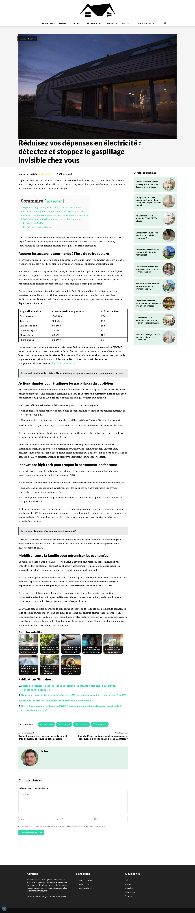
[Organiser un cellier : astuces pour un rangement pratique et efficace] (168, 303)
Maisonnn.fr (84, 884)
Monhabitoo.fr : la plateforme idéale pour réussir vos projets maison (148, 320)
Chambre (129, 888)
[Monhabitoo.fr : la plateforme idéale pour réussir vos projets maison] (168, 320)
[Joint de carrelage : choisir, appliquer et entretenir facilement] (168, 337)
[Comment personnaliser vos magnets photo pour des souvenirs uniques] (168, 184)
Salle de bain (130, 892)
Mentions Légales (86, 888)
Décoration (47, 23)
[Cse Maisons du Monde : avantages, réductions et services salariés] (168, 269)
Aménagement (93, 23)
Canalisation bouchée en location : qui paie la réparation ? (147, 235)
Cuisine (128, 884)
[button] (165, 23)
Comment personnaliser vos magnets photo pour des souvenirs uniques (147, 184)
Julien (44, 751)
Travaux (76, 23)
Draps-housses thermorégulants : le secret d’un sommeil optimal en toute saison (42, 737)
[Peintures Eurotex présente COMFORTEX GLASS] (168, 218)
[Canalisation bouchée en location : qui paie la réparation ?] (168, 235)
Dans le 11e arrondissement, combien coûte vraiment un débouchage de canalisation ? (103, 737)
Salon (127, 880)
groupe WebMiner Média (55, 896)
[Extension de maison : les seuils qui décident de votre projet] (168, 252)
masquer (54, 201)
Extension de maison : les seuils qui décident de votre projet (147, 252)
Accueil (23, 39)
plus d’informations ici (63, 363)
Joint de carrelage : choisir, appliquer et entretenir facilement (148, 337)
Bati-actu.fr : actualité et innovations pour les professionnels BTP (147, 286)
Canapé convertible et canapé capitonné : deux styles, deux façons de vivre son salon (148, 201)
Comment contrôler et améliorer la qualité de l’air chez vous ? (57, 700)
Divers (31, 39)
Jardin (62, 23)
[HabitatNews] (97, 10)
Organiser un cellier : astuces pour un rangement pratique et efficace (148, 303)
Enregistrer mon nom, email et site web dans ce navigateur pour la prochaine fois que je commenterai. (63, 826)
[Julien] (29, 757)
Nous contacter (85, 880)
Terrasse (129, 896)
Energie (111, 23)
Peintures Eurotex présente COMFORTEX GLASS (146, 218)
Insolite (125, 23)
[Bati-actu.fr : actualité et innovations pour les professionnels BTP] (168, 286)
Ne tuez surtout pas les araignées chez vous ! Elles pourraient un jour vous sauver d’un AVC (73, 695)
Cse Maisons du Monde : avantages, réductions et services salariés (147, 269)
